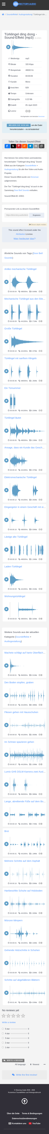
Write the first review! (26, 1075)
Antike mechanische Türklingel (20, 269)
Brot (6, 831)
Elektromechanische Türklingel (20, 477)
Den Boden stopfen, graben (19, 682)
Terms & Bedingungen (32, 1113)
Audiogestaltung (11, 169)
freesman (42, 116)
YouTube (36, 1123)
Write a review (9, 1022)
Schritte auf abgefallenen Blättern (22, 980)
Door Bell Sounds (21, 190)
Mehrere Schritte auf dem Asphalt (22, 861)
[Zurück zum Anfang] (24, 1104)
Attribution (20, 234)
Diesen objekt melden (38, 224)
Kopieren (36, 214)
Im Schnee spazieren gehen (19, 742)
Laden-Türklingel (13, 566)
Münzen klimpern (13, 920)
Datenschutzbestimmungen (24, 1118)
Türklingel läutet (12, 417)
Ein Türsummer (12, 388)
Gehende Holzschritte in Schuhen (22, 950)
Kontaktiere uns (19, 1123)
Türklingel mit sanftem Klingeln (20, 358)
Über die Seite (13, 1113)
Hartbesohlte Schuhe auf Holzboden (23, 890)
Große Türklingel (13, 328)
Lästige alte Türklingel (15, 536)
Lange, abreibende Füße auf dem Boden (25, 801)
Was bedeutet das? (25, 238)
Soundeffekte (30, 166)
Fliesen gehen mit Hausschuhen (21, 712)
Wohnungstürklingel (14, 596)
